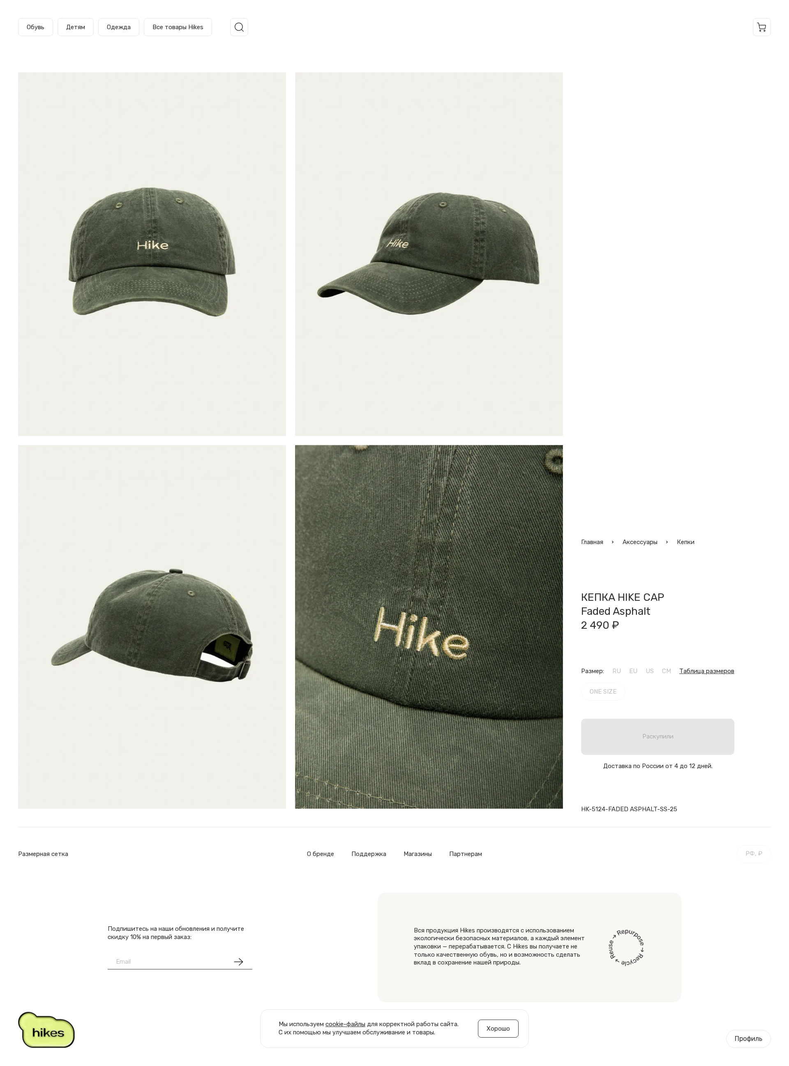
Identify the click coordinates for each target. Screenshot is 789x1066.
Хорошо (498, 1028)
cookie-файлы (345, 1024)
